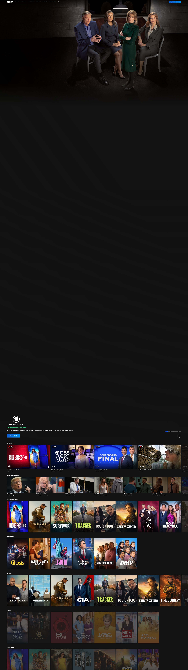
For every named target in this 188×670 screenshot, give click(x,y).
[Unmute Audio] (179, 436)
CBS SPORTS (31, 2)
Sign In (165, 2)
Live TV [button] (38, 2)
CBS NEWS (23, 2)
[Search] (58, 2)
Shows (17, 2)
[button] (28, 459)
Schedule (45, 2)
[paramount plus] (10, 2)
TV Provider (52, 2)
